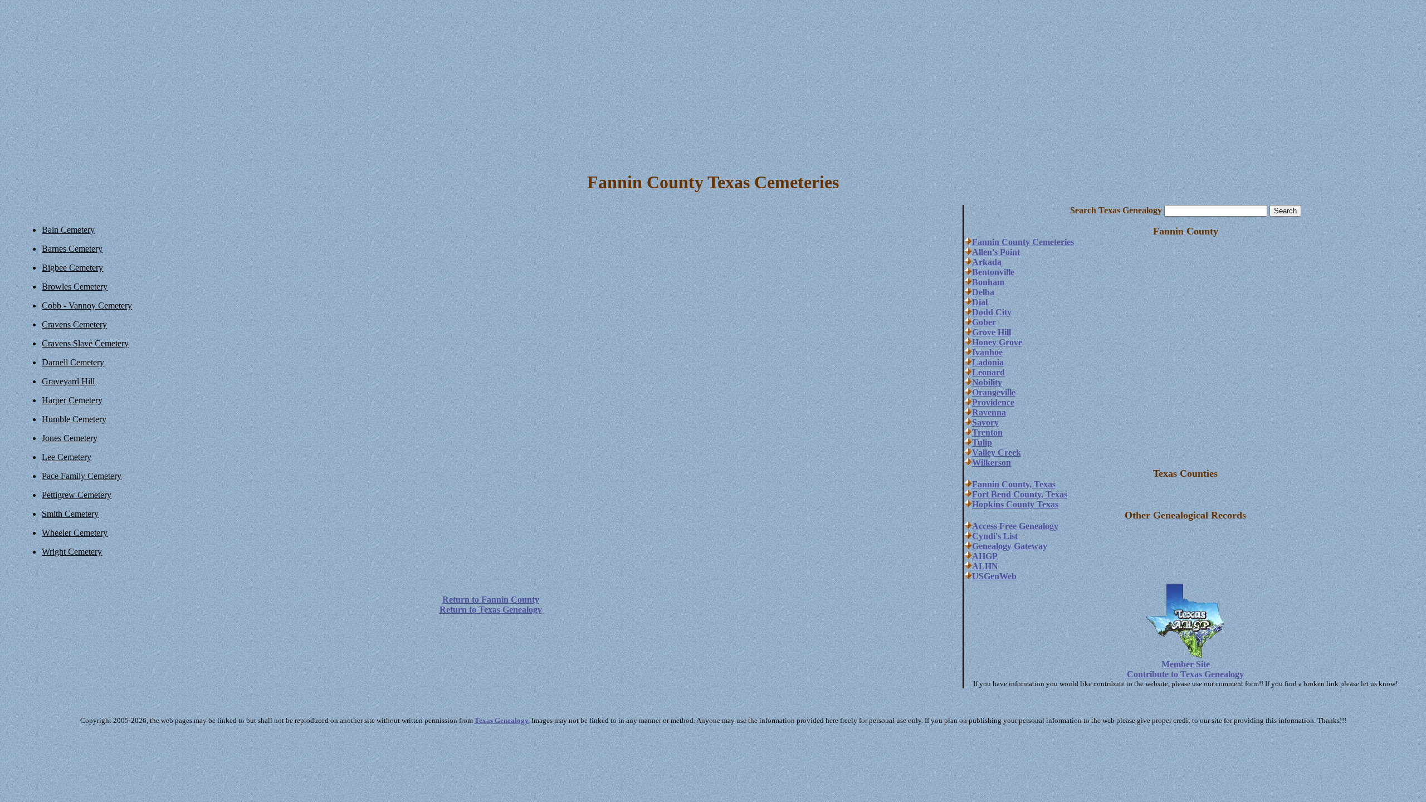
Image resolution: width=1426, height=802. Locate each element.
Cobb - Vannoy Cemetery (87, 305)
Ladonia (988, 362)
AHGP (985, 556)
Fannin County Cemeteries (1023, 242)
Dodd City (992, 312)
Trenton (987, 432)
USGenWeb (994, 576)
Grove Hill (991, 332)
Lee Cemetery (66, 457)
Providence (993, 402)
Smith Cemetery (70, 514)
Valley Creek (996, 452)
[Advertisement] (713, 82)
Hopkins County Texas (1015, 504)
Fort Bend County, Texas (1019, 494)
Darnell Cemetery (73, 362)
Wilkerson (991, 462)
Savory (985, 422)
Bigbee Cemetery (72, 267)
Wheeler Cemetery (75, 532)
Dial (980, 302)
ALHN (985, 566)
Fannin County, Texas (1014, 484)
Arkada (987, 262)
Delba (983, 292)
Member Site (1185, 664)
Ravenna (989, 412)
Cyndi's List (995, 536)
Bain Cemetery (68, 229)
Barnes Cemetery (72, 248)
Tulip (982, 442)
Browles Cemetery (75, 286)
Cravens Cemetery (74, 324)
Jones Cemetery (69, 438)
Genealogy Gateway (1009, 546)
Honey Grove (997, 342)
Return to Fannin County (490, 599)
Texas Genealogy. (502, 720)
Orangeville (993, 392)
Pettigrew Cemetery (76, 495)
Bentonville (993, 272)
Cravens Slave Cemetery (85, 343)
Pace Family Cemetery (81, 476)
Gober (984, 322)
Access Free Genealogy (1015, 526)
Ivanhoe (987, 352)
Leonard (988, 372)
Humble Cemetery (74, 419)
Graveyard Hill (68, 381)
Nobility (987, 382)
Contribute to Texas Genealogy (1185, 674)
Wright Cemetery (72, 551)
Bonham (988, 282)
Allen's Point (996, 252)
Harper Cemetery (72, 400)
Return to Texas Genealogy (490, 609)
